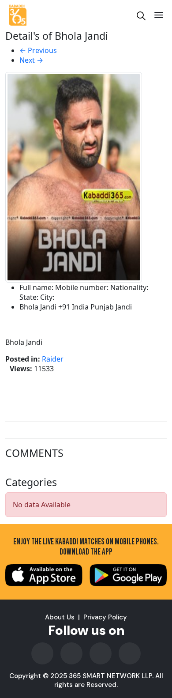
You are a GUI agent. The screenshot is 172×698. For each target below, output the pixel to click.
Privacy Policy (105, 617)
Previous (38, 50)
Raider (53, 359)
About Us (60, 617)
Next (31, 60)
